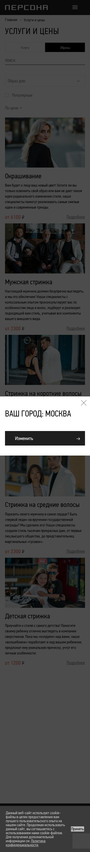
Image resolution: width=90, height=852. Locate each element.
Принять (77, 829)
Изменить (24, 438)
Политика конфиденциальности (26, 843)
